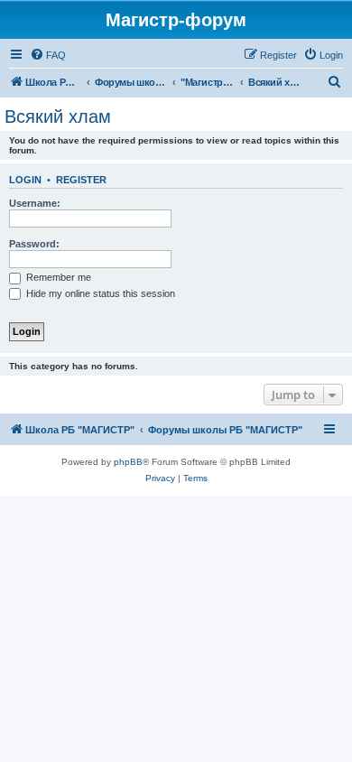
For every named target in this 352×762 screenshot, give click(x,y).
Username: (34, 203)
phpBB (128, 462)
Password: (34, 243)
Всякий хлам (58, 116)
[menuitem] (48, 55)
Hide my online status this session (99, 293)
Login (25, 179)
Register (81, 179)
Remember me (57, 277)
